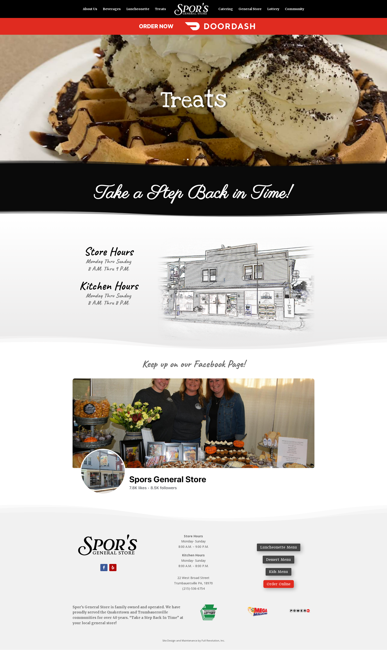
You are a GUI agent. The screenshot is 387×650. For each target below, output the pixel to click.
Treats (160, 9)
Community (294, 9)
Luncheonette (137, 9)
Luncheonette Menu (278, 547)
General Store (250, 9)
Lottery (273, 9)
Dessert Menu (278, 559)
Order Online (278, 584)
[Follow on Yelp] (112, 567)
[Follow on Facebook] (104, 567)
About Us (90, 9)
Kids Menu (278, 572)
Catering (225, 9)
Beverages (112, 9)
